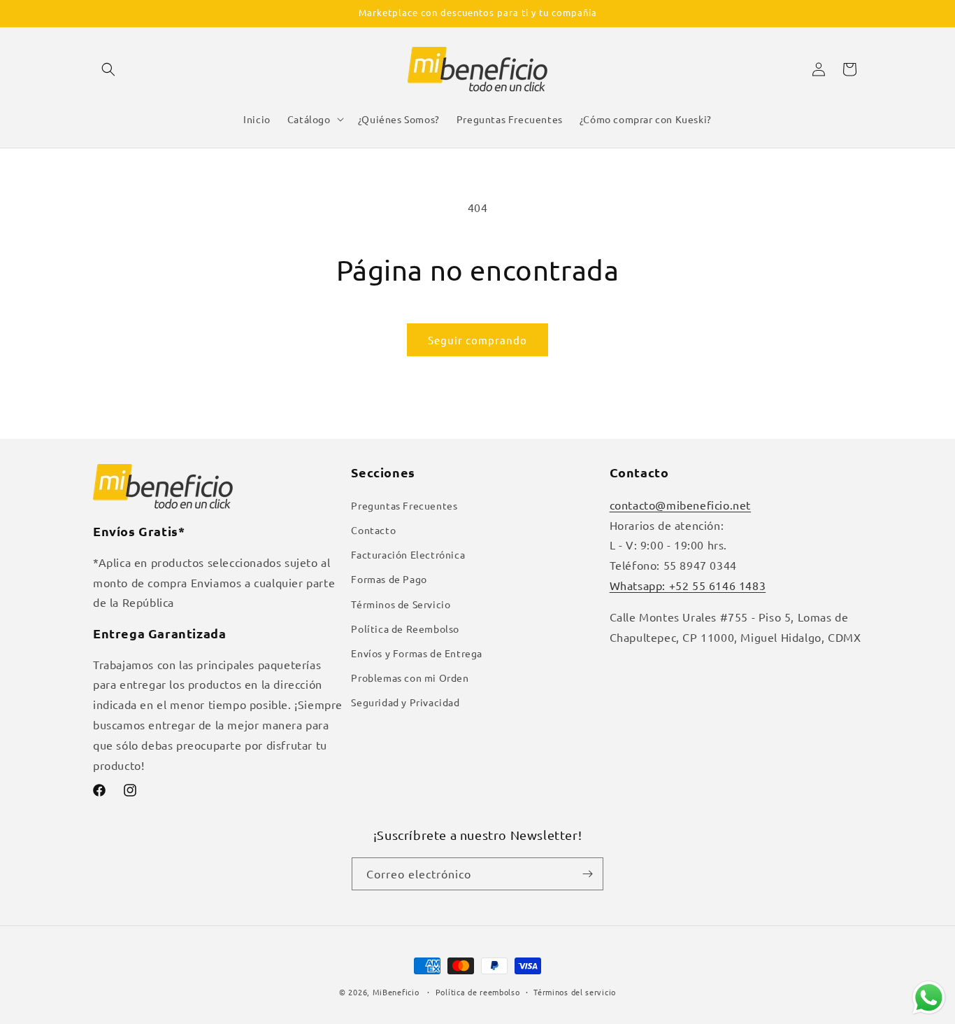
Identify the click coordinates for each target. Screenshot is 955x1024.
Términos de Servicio (400, 604)
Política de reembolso (478, 991)
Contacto (373, 530)
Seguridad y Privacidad (405, 702)
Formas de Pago (388, 579)
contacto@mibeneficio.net (680, 505)
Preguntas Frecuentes (404, 505)
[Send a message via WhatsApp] (929, 998)
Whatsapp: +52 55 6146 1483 (688, 585)
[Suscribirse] (587, 873)
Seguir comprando (477, 339)
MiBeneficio (396, 991)
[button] (108, 69)
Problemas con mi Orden (409, 677)
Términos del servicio (574, 991)
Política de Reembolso (405, 628)
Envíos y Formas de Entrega (416, 653)
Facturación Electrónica (408, 554)
